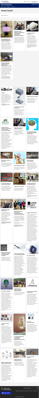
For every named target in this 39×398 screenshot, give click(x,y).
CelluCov (3, 92)
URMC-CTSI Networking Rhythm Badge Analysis (6, 363)
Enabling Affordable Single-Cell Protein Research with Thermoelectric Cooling (6, 64)
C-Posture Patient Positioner (30, 33)
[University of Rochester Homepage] (5, 1)
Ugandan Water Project (32, 212)
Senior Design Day (6, 4)
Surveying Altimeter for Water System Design (6, 184)
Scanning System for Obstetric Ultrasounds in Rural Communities (6, 40)
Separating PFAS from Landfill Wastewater (31, 184)
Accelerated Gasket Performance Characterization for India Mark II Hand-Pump (19, 213)
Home (2, 15)
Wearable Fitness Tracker (19, 165)
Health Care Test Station (19, 186)
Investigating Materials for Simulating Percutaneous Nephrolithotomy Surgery (19, 338)
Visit (27, 1)
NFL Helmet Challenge (5, 291)
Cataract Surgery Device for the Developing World (19, 254)
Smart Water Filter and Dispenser (6, 161)
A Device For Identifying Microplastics (32, 292)
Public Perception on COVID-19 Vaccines (18, 128)
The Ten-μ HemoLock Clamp (30, 322)
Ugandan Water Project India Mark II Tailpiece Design (18, 289)
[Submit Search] (37, 388)
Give (29, 1)
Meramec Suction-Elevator (31, 357)
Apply (24, 1)
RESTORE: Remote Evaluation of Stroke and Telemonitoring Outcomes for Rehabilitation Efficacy (19, 33)
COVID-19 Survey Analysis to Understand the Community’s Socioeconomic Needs (6, 129)
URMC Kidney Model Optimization (5, 210)
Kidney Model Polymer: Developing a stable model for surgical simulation (6, 254)
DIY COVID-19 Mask (31, 255)
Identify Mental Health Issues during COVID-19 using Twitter (32, 132)
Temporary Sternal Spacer (5, 324)
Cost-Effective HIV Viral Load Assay (19, 107)
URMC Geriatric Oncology (32, 96)
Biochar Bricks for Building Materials (18, 360)
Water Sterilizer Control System (30, 161)
